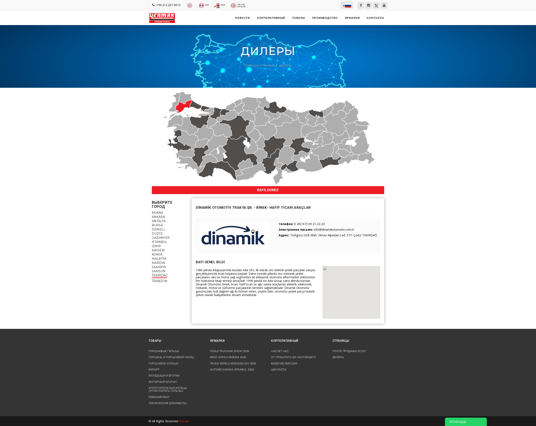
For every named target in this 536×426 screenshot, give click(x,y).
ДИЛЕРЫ (285, 65)
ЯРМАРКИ (352, 17)
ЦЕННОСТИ (278, 369)
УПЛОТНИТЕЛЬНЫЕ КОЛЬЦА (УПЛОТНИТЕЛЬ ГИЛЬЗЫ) (168, 389)
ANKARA (158, 217)
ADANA (157, 213)
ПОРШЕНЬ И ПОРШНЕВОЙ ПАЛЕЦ (171, 357)
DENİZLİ (158, 229)
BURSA (157, 225)
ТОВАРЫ (298, 17)
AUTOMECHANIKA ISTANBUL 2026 (232, 369)
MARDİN (158, 263)
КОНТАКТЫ (375, 17)
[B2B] (201, 5)
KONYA (157, 254)
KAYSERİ (158, 250)
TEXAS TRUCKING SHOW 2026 (229, 351)
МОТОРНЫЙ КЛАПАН (163, 381)
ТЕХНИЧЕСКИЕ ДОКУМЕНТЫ (168, 403)
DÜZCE (157, 233)
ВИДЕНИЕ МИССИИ (284, 363)
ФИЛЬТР (154, 369)
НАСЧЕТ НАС (280, 351)
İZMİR (156, 246)
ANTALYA (159, 221)
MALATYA (159, 259)
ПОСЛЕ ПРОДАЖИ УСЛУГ (349, 351)
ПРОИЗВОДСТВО (325, 17)
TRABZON (159, 281)
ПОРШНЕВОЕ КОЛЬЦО (163, 363)
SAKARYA (159, 267)
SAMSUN (158, 271)
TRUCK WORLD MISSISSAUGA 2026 (233, 363)
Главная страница (259, 65)
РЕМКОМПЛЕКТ (159, 397)
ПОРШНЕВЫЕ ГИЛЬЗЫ (164, 351)
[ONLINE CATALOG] (233, 5)
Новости (242, 17)
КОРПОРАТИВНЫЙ (271, 17)
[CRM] (217, 5)
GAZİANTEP (161, 238)
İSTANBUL (159, 242)
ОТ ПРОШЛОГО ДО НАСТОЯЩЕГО (293, 357)
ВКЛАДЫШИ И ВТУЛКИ (164, 375)
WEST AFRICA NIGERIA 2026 (228, 357)
